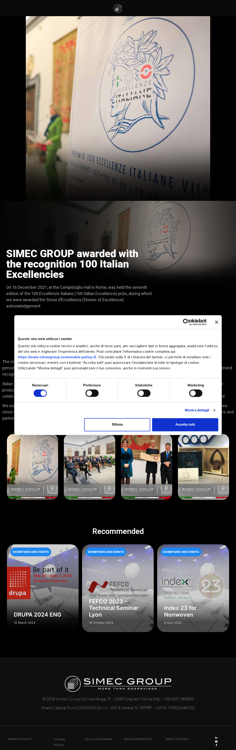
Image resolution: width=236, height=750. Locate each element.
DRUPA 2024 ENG (37, 614)
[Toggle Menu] (227, 8)
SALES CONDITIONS (137, 739)
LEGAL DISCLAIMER (98, 739)
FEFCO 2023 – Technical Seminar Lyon (114, 608)
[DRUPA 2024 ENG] (43, 588)
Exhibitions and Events (31, 552)
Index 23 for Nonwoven (180, 611)
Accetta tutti (185, 425)
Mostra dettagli (197, 410)
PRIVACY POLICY (20, 739)
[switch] (92, 393)
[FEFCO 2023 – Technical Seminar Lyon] (118, 588)
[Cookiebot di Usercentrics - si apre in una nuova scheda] (186, 322)
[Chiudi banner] (216, 322)
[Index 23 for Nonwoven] (193, 588)
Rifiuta (117, 425)
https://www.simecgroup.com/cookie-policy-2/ (57, 357)
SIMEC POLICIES (177, 739)
